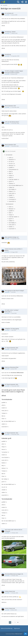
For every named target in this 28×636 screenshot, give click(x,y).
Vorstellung (8, 54)
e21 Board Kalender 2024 (11, 347)
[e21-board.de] (2, 1)
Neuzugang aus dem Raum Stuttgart (14, 290)
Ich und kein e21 (9, 13)
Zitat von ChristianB (10, 151)
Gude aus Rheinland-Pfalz (11, 367)
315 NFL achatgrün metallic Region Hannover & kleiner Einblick (14, 71)
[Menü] (26, 1)
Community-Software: (14, 633)
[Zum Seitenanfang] (25, 633)
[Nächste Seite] (17, 622)
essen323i (7, 14)
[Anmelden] (22, 2)
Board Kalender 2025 (10, 105)
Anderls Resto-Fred (10, 591)
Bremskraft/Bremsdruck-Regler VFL (14, 574)
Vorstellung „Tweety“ (10, 31)
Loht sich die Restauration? (12, 122)
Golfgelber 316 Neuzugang (12, 328)
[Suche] (18, 1)
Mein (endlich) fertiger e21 (12, 237)
